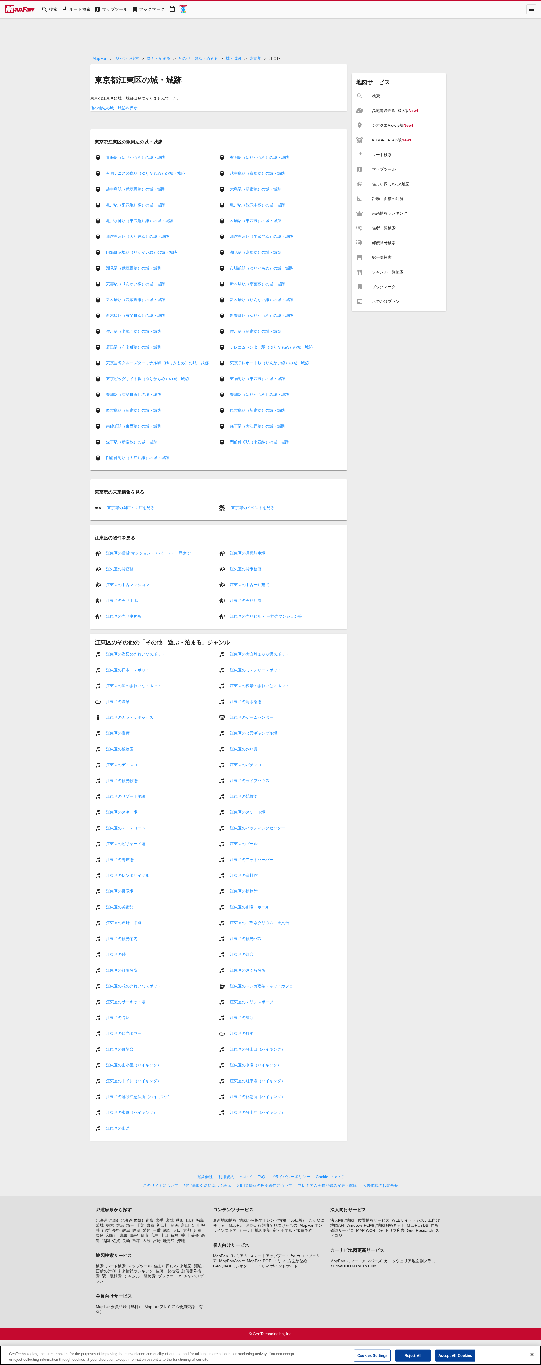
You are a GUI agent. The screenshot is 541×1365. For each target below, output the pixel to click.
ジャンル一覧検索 (140, 1276)
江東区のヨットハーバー (251, 859)
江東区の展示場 (120, 891)
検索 (100, 1266)
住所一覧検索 (167, 1271)
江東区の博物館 (244, 891)
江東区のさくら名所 (247, 970)
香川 (185, 1235)
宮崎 (157, 1240)
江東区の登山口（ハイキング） (257, 1049)
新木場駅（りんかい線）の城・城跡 (261, 299)
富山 (185, 1225)
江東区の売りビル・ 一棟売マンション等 (266, 616)
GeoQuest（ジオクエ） (234, 1266)
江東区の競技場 (244, 796)
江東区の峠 (116, 954)
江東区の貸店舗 (120, 569)
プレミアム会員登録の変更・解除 (327, 1185)
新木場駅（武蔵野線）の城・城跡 (135, 299)
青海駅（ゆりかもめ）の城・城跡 (135, 157)
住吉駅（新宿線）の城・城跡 (255, 331)
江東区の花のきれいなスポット (133, 986)
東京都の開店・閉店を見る (130, 507)
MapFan (99, 58)
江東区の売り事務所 (123, 616)
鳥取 (124, 1235)
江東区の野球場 (120, 859)
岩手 (159, 1220)
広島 (154, 1235)
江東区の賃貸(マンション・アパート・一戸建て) (149, 553)
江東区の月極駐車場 (247, 553)
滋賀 (167, 1230)
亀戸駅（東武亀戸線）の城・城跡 (135, 205)
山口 (164, 1235)
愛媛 (195, 1235)
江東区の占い (118, 1017)
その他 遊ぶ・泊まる (198, 58)
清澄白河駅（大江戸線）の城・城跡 (137, 236)
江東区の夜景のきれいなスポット (259, 685)
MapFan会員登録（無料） (119, 1306)
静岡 (136, 1230)
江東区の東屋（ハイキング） (131, 1112)
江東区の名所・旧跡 (123, 923)
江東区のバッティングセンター (257, 828)
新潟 (175, 1225)
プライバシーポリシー (290, 1177)
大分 (146, 1240)
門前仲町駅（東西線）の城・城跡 (259, 442)
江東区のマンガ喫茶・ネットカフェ (261, 986)
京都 (187, 1230)
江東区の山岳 (118, 1128)
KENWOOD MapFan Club (353, 1266)
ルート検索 (116, 1266)
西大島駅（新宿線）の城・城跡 (133, 410)
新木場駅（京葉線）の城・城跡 (257, 284)
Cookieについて (330, 1177)
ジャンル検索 (127, 58)
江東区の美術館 (120, 907)
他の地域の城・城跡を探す (114, 108)
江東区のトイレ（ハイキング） (133, 1081)
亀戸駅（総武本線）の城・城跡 (257, 205)
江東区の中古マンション (127, 584)
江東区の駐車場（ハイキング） (257, 1081)
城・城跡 (233, 58)
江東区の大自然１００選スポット (259, 654)
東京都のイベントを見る (252, 507)
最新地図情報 (225, 1220)
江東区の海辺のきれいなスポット (135, 654)
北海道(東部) (107, 1220)
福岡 (106, 1240)
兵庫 (197, 1230)
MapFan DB (417, 1225)
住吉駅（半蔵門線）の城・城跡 (133, 331)
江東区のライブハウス (249, 780)
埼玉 (130, 1225)
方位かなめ (297, 1261)
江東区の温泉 (118, 701)
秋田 (180, 1220)
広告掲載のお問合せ (380, 1185)
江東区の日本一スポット (127, 670)
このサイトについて (160, 1185)
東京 (150, 1225)
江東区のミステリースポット (255, 670)
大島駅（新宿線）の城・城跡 (255, 189)
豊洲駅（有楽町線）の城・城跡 (133, 394)
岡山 (144, 1235)
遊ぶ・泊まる (158, 58)
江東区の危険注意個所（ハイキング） (139, 1096)
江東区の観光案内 (122, 938)
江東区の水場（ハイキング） (255, 1065)
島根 (134, 1235)
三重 (157, 1230)
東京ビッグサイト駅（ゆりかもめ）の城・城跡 (147, 378)
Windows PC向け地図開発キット (376, 1225)
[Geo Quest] (183, 9)
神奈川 (162, 1225)
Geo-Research (420, 1230)
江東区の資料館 (244, 875)
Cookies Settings (372, 1355)
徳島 (175, 1235)
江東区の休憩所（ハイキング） (257, 1096)
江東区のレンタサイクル (127, 875)
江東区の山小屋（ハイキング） (133, 1065)
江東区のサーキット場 (125, 1002)
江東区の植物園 (120, 749)
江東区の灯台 (242, 954)
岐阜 (126, 1230)
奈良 (100, 1235)
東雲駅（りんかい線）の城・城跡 (135, 284)
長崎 (126, 1240)
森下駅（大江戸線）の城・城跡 (257, 426)
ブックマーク (169, 1276)
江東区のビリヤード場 (125, 844)
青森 (149, 1220)
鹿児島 (169, 1240)
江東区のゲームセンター (251, 717)
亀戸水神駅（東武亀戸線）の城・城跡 (139, 220)
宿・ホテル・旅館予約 (292, 1230)
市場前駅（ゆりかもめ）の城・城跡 (261, 268)
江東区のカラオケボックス (129, 717)
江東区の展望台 (120, 1049)
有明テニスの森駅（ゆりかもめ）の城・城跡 (145, 173)
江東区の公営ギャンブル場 (253, 733)
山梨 (106, 1230)
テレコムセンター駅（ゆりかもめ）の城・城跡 (271, 347)
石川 (195, 1225)
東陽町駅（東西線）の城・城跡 (257, 378)
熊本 (136, 1240)
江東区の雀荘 (242, 1017)
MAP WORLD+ (369, 1230)
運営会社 (205, 1177)
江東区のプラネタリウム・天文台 (259, 923)
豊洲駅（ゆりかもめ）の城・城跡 (259, 394)
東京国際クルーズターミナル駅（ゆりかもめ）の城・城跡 (157, 363)
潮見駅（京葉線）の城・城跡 (255, 252)
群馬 (120, 1225)
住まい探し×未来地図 (173, 1266)
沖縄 (181, 1240)
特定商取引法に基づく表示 (207, 1185)
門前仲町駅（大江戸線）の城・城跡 (137, 457)
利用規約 (226, 1177)
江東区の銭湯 (242, 1033)
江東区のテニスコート (125, 828)
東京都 (255, 58)
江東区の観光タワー (123, 1033)
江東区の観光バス (245, 938)
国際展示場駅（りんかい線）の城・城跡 (141, 252)
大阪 (177, 1230)
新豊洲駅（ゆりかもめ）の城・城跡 (261, 315)
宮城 (170, 1220)
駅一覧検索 (112, 1276)
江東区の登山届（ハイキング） (257, 1112)
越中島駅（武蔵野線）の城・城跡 (135, 189)
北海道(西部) (132, 1220)
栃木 (110, 1225)
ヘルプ (246, 1177)
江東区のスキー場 (122, 812)
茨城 (100, 1225)
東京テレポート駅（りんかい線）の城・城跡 (269, 363)
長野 (116, 1230)
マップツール (140, 1266)
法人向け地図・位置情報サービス (359, 1220)
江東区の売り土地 (122, 600)
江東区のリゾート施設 (125, 796)
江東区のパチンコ (245, 765)
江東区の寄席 (118, 733)
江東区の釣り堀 (244, 749)
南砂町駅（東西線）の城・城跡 (133, 426)
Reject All (413, 1355)
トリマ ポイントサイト (277, 1266)
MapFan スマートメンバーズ (356, 1261)
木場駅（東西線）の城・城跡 (255, 220)
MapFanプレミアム (230, 1256)
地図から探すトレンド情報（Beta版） (272, 1220)
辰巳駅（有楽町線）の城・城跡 (133, 347)
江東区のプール (244, 844)
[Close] (532, 1354)
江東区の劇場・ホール (249, 907)
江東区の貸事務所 (245, 569)
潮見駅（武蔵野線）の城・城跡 (133, 268)
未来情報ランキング (135, 1271)
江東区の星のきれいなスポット (133, 685)
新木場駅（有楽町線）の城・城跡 (135, 315)
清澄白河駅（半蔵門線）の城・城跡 (261, 236)
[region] (270, 1355)
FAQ (261, 1177)
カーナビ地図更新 (254, 1230)
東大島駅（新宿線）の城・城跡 (257, 410)
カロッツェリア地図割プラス (409, 1261)
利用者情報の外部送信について (264, 1185)
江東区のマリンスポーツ (251, 1002)
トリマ (279, 1261)
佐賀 (116, 1240)
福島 (200, 1220)
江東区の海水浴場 (245, 701)
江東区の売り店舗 (245, 600)
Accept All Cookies (455, 1355)
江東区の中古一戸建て (249, 584)
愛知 (146, 1230)
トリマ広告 (395, 1230)
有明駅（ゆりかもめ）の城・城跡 (259, 157)
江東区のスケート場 (247, 812)
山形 (190, 1220)
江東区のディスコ (122, 765)
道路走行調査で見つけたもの (271, 1225)
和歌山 (112, 1235)
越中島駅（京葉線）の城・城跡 (257, 173)
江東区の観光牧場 (122, 780)
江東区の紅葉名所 (122, 970)
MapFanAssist (232, 1261)
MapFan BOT (259, 1261)
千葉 (140, 1225)
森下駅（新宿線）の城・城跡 (131, 442)
